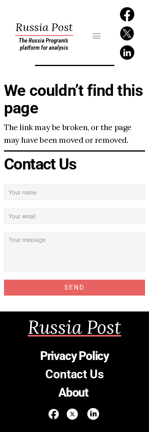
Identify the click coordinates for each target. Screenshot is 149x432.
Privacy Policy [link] (74, 356)
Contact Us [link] (74, 374)
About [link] (74, 392)
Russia (44, 27)
